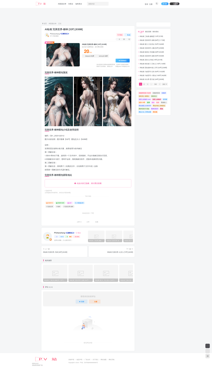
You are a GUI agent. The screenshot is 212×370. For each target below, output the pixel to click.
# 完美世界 (49, 206)
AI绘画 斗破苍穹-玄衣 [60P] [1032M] (152, 71)
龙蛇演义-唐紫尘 (144, 96)
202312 (50, 203)
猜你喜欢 (155, 31)
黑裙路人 (164, 102)
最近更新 (148, 31)
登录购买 (123, 60)
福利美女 (78, 4)
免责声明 (79, 359)
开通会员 (175, 4)
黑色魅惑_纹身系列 (145, 106)
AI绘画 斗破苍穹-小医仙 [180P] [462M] (153, 75)
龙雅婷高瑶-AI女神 (145, 93)
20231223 (61, 203)
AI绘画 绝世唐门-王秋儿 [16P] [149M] (152, 64)
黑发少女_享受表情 (145, 112)
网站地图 (103, 359)
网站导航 (112, 359)
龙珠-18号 (142, 102)
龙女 (153, 102)
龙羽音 (165, 99)
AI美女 (70, 4)
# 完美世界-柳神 (68, 206)
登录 (146, 4)
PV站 (81, 362)
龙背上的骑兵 (156, 99)
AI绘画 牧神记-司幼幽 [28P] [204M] (152, 52)
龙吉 (157, 102)
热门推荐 (141, 31)
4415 (62, 237)
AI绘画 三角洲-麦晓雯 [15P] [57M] (151, 36)
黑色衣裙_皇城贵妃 (159, 106)
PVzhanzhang (55, 34)
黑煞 (161, 109)
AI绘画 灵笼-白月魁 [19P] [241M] (151, 60)
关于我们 (95, 359)
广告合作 (87, 359)
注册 (150, 4)
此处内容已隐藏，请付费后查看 (89, 183)
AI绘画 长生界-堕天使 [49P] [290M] (152, 79)
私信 (128, 35)
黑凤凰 (155, 112)
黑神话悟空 (154, 109)
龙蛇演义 (154, 96)
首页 (45, 23)
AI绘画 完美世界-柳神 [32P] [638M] (64, 29)
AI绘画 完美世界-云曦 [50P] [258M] (152, 48)
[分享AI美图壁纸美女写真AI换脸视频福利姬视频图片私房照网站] (48, 359)
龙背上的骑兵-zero (145, 99)
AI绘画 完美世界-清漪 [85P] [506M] (152, 56)
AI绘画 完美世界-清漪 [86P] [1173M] (152, 40)
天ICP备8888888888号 (91, 362)
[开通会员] (207, 346)
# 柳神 (58, 206)
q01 (70, 203)
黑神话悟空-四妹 (144, 109)
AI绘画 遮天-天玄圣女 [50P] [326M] (152, 44)
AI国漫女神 (62, 4)
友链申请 (71, 359)
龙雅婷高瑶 (156, 93)
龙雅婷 (164, 93)
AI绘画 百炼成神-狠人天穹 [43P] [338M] (153, 67)
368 (155, 84)
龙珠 (148, 102)
